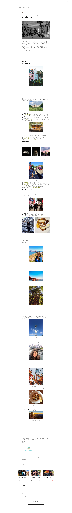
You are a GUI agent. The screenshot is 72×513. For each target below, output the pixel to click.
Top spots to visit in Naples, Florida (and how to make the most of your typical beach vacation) (36, 477)
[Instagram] (67, 1)
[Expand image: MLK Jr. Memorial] (36, 151)
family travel (24, 457)
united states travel (40, 457)
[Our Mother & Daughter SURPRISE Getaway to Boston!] (23, 473)
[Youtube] (66, 1)
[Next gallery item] (41, 295)
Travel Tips (29, 7)
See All (53, 468)
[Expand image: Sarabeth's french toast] (42, 225)
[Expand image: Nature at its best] (36, 295)
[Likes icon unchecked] (24, 496)
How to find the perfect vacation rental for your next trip (48, 477)
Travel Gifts (33, 7)
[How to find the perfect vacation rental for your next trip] (48, 473)
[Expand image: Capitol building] (45, 151)
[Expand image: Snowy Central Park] (28, 225)
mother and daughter (29, 457)
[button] (52, 7)
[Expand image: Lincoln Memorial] (26, 151)
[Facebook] (68, 1)
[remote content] (36, 55)
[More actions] (49, 12)
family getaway (34, 457)
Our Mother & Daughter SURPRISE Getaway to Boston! (23, 477)
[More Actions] (49, 493)
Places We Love (25, 7)
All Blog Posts (20, 7)
